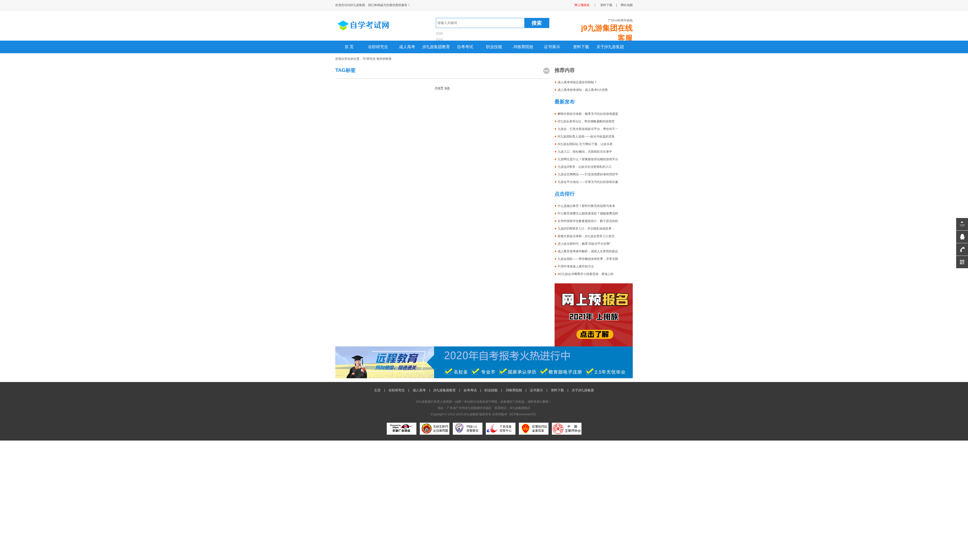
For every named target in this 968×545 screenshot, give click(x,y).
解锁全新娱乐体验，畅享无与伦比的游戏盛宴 (588, 114)
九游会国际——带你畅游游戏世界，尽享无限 (588, 259)
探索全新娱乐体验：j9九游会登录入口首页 (586, 236)
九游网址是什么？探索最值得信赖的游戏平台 (588, 159)
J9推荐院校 (523, 47)
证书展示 (552, 47)
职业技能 (494, 47)
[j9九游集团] (372, 32)
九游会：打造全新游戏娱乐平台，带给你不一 (588, 129)
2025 (439, 40)
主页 (377, 390)
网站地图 (627, 5)
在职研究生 (378, 47)
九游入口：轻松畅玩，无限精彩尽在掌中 (585, 151)
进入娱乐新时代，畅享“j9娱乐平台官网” (584, 244)
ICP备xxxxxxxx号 (522, 414)
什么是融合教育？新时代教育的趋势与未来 (586, 206)
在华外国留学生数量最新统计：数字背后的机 (588, 221)
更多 (546, 71)
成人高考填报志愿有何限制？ (577, 82)
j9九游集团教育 (436, 47)
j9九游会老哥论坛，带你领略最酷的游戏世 (586, 121)
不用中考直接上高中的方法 (576, 266)
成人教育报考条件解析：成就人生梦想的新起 (588, 251)
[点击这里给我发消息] (962, 237)
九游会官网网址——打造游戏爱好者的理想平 (588, 174)
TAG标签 (345, 70)
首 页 (349, 47)
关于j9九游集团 (610, 47)
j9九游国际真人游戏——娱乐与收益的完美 (586, 136)
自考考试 (465, 47)
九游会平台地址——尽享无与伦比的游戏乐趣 (588, 182)
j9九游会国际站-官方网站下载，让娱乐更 (585, 144)
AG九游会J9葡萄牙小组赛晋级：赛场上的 (586, 274)
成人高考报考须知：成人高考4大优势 (583, 90)
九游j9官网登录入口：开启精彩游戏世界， (586, 228)
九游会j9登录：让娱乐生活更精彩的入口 (585, 167)
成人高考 (407, 47)
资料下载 (606, 5)
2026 (439, 33)
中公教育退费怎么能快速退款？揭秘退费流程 (588, 213)
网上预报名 (582, 5)
